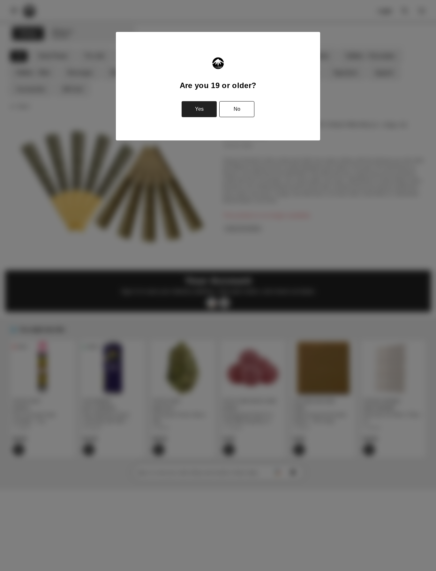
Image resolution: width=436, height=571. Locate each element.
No (237, 109)
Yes (199, 109)
